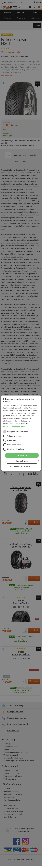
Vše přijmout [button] (21, 455)
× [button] (37, 398)
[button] (21, 427)
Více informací (24, 423)
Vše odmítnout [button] (21, 461)
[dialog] (21, 432)
